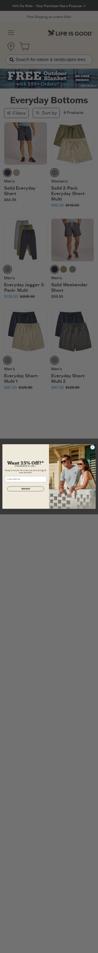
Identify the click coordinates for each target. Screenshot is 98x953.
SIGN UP (25, 488)
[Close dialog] (92, 447)
